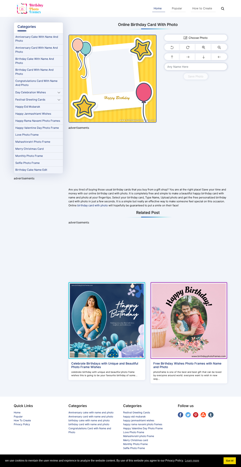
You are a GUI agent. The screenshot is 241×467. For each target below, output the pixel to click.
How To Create (22, 420)
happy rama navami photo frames (37, 120)
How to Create (202, 8)
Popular (177, 8)
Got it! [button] (230, 460)
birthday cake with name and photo (34, 61)
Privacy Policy (22, 424)
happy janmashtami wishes (33, 113)
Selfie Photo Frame (27, 163)
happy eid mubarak (27, 106)
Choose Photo (198, 38)
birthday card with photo (92, 205)
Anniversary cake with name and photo (36, 39)
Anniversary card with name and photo (36, 49)
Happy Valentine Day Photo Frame (37, 127)
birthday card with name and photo (34, 71)
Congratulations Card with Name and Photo (36, 83)
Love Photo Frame (27, 134)
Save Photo (195, 76)
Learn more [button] (192, 460)
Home (158, 8)
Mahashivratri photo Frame (32, 141)
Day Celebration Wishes (30, 92)
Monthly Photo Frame (29, 155)
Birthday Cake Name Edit (31, 169)
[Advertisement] (38, 236)
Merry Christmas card (29, 148)
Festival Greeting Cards (30, 99)
